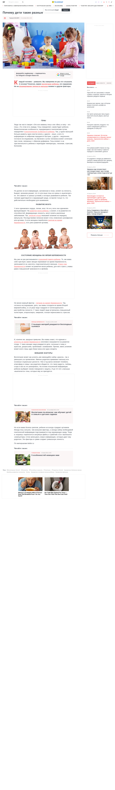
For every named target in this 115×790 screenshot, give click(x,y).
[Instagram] (109, 2)
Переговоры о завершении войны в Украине (18, 5)
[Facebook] (96, 2)
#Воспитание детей (13, 470)
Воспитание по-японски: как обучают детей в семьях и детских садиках (51, 413)
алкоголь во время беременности (27, 342)
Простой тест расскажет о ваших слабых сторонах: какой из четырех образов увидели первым (99, 94)
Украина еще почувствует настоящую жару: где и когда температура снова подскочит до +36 (99, 172)
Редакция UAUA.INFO (14, 18)
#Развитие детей (57, 470)
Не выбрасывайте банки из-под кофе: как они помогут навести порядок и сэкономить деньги (98, 149)
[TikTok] (111, 2)
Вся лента (90, 87)
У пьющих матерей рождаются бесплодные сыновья (51, 325)
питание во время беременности (49, 303)
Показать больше (97, 235)
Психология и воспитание (38, 409)
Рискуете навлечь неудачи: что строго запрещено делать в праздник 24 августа (98, 126)
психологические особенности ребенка (39, 132)
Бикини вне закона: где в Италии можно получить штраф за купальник (98, 105)
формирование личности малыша (33, 86)
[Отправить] (22, 2)
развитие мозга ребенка (39, 211)
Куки (56, 10)
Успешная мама (35, 452)
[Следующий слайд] (113, 6)
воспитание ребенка (50, 84)
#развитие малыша (61, 472)
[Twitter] (106, 2)
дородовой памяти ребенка (49, 259)
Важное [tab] (109, 83)
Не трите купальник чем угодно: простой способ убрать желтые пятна (98, 115)
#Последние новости (36, 470)
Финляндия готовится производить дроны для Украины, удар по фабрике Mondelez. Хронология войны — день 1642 (99, 199)
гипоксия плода (35, 215)
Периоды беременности (37, 321)
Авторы (111, 5)
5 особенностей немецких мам (45, 455)
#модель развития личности (16, 472)
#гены (28, 472)
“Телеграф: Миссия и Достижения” (91, 5)
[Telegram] (101, 2)
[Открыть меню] (3, 2)
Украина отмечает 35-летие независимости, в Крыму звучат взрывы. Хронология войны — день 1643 (99, 138)
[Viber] (98, 2)
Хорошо (65, 10)
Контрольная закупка (44, 5)
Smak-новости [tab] (100, 83)
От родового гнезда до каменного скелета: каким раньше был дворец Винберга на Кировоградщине (99, 160)
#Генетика (47, 470)
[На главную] (57, 2)
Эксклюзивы (59, 5)
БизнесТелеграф (71, 5)
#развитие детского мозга (72, 470)
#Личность (24, 470)
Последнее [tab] (91, 83)
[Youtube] (104, 2)
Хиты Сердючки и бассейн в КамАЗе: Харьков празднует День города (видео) (97, 212)
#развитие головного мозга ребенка (42, 472)
